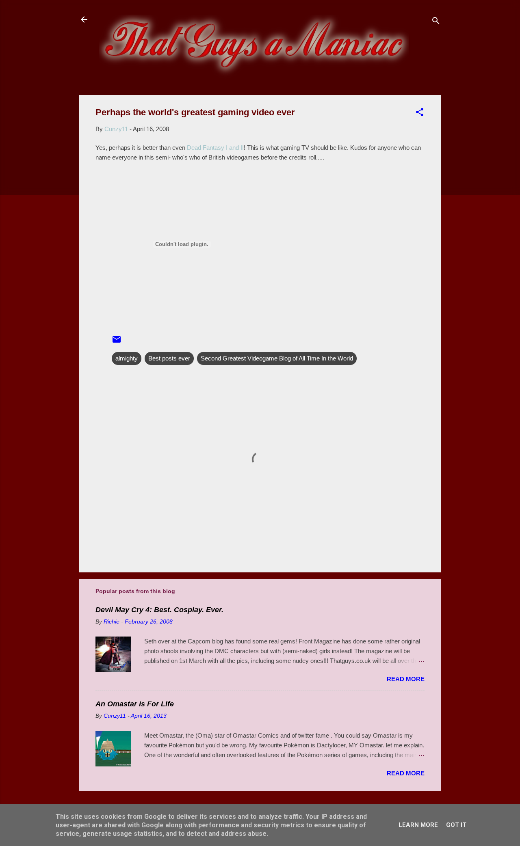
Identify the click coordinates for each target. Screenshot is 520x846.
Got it (456, 825)
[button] (420, 113)
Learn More (418, 825)
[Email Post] (116, 342)
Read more (406, 679)
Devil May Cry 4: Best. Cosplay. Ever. (159, 610)
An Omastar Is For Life (134, 704)
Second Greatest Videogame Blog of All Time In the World (277, 358)
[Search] (436, 22)
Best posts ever (169, 358)
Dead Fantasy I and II (215, 147)
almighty (126, 358)
